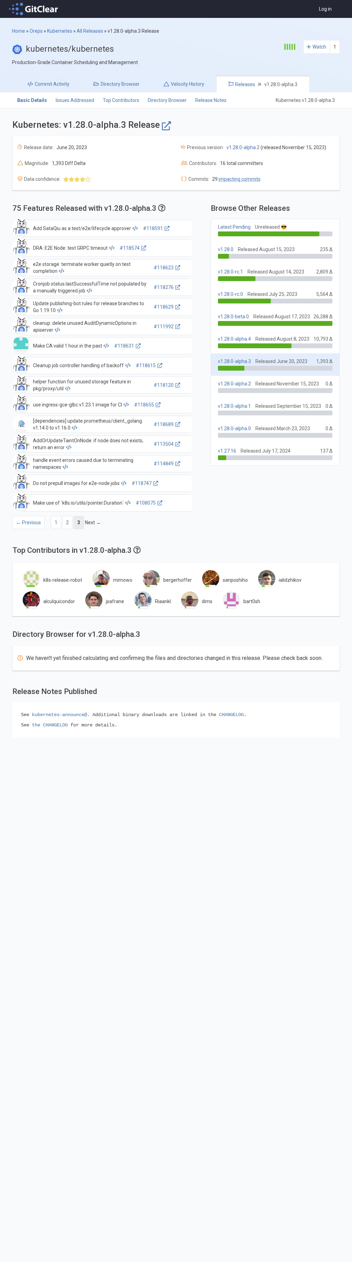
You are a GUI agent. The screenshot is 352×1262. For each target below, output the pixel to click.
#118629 (164, 307)
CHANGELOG (231, 714)
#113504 (164, 444)
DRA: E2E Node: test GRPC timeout (70, 248)
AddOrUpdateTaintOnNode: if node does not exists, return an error (88, 444)
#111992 (164, 326)
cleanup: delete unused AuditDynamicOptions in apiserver (84, 326)
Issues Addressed (75, 100)
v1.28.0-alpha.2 (243, 147)
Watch (319, 47)
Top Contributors (121, 100)
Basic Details (32, 100)
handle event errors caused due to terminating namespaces (83, 463)
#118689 (164, 424)
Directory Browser (167, 100)
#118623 (164, 267)
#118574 (130, 248)
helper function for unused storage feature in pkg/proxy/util (82, 385)
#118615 (146, 365)
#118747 (142, 483)
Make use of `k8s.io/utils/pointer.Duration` (78, 503)
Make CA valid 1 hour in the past (67, 346)
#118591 (153, 228)
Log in (325, 9)
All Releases (90, 31)
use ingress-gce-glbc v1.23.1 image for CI (77, 404)
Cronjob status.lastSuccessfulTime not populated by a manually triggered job (89, 287)
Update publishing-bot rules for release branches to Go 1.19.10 (88, 307)
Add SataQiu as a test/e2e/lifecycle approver (82, 228)
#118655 (144, 404)
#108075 (146, 503)
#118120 (164, 385)
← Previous (28, 522)
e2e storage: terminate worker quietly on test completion (82, 267)
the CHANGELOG (50, 725)
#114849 (164, 463)
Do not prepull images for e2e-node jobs (76, 483)
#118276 (164, 287)
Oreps (36, 31)
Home (18, 31)
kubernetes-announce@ (59, 714)
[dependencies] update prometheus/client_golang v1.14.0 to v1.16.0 (87, 424)
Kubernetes (59, 31)
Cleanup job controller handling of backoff (78, 365)
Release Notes (211, 100)
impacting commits (240, 179)
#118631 (124, 346)
